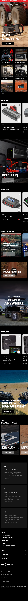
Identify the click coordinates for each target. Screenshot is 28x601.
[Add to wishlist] (19, 105)
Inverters (5, 540)
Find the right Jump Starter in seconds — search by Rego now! (14, 1)
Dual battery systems (8, 545)
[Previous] (21, 101)
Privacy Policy (5, 571)
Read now (8, 452)
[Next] (25, 101)
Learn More (7, 411)
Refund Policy (5, 581)
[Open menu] (3, 4)
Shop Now (8, 43)
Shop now (9, 254)
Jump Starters (6, 535)
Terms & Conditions (7, 574)
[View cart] (25, 5)
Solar (3, 543)
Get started (9, 275)
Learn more (7, 180)
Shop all (14, 309)
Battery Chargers (7, 537)
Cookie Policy (5, 578)
